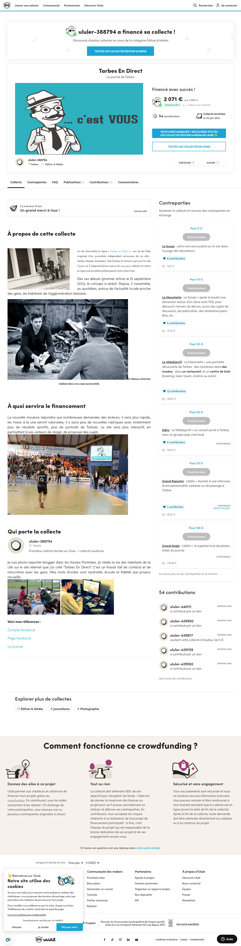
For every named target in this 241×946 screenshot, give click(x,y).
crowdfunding (16, 800)
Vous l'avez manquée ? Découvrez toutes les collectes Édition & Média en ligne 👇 (189, 133)
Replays (92, 906)
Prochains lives (96, 877)
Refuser (17, 927)
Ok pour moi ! (70, 927)
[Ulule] (64, 940)
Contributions (101, 182)
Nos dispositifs (143, 894)
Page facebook (19, 638)
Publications (74, 182)
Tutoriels (92, 894)
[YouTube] (136, 940)
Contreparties (37, 182)
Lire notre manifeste (187, 923)
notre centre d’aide (148, 848)
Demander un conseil (100, 889)
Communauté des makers (105, 871)
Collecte (16, 182)
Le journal (15, 646)
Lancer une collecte (26, 5)
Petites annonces (97, 900)
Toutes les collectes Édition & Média (120, 51)
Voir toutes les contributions (175, 678)
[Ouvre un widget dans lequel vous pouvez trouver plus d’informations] (227, 939)
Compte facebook (21, 630)
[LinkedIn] (128, 940)
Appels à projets (145, 877)
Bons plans (93, 883)
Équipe (186, 889)
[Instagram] (120, 940)
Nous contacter (191, 883)
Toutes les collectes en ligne (189, 146)
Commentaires (128, 182)
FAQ (55, 182)
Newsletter (188, 900)
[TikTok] (112, 940)
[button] (8, 939)
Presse (186, 894)
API (137, 900)
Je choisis (43, 927)
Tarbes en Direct (119, 251)
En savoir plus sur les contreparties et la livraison (188, 574)
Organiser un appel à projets (152, 889)
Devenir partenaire (146, 883)
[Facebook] (104, 940)
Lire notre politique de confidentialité (27, 914)
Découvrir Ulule (191, 877)
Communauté (51, 5)
